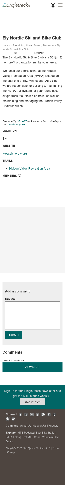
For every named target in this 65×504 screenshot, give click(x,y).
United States (33, 45)
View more (32, 367)
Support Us (39, 425)
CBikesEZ (22, 121)
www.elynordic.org (14, 153)
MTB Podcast (26, 432)
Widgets (53, 425)
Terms (55, 448)
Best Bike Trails (45, 432)
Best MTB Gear (31, 437)
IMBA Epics (13, 437)
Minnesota (48, 45)
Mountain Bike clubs (13, 45)
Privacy (11, 452)
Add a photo (24, 52)
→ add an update (16, 124)
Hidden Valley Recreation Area (29, 168)
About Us (25, 425)
